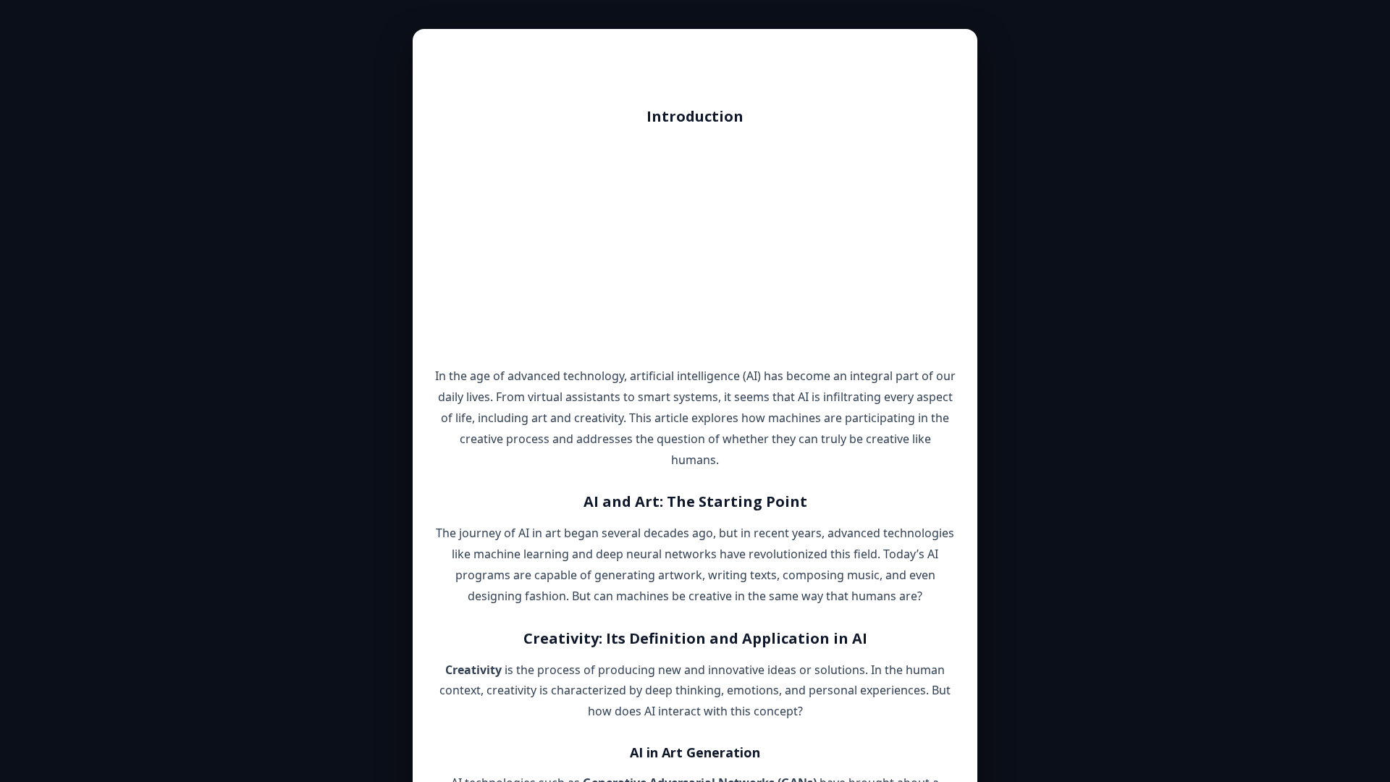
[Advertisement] (695, 246)
